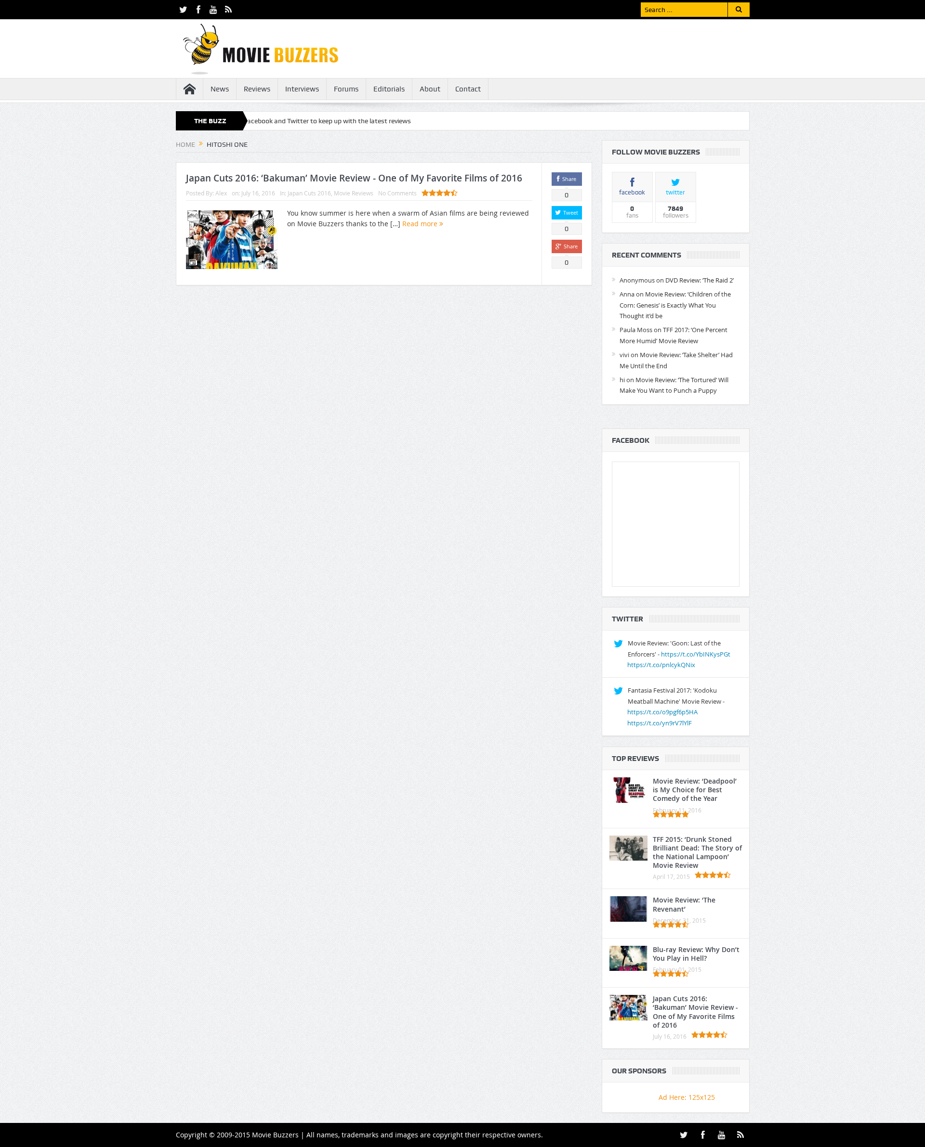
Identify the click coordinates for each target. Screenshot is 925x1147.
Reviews (257, 89)
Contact (468, 89)
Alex (221, 193)
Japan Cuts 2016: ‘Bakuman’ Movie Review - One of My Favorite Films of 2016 (354, 178)
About (430, 89)
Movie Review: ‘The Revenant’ (684, 904)
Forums (346, 89)
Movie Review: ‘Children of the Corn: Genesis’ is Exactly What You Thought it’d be (675, 305)
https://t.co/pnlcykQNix (661, 664)
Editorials (389, 89)
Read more (420, 223)
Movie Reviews (353, 193)
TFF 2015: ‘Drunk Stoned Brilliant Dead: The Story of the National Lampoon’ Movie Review (697, 852)
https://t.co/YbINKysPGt (695, 654)
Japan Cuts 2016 (309, 193)
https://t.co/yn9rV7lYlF (659, 723)
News (220, 89)
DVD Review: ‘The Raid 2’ (699, 280)
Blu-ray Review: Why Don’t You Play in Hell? (696, 954)
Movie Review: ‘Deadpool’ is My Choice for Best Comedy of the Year (695, 789)
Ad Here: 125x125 (687, 1097)
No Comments (397, 193)
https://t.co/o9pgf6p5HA (662, 712)
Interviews (302, 89)
